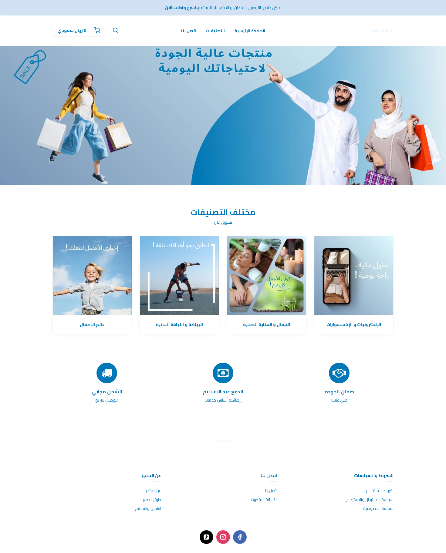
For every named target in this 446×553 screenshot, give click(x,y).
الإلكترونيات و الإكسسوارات (353, 324)
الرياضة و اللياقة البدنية (179, 324)
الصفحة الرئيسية (250, 30)
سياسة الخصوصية (378, 509)
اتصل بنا (188, 30)
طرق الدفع (152, 500)
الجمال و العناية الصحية (266, 324)
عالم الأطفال (92, 324)
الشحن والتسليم (148, 509)
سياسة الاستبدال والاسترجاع (370, 500)
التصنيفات (215, 30)
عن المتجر (153, 491)
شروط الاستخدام (380, 491)
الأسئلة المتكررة (264, 500)
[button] (115, 31)
